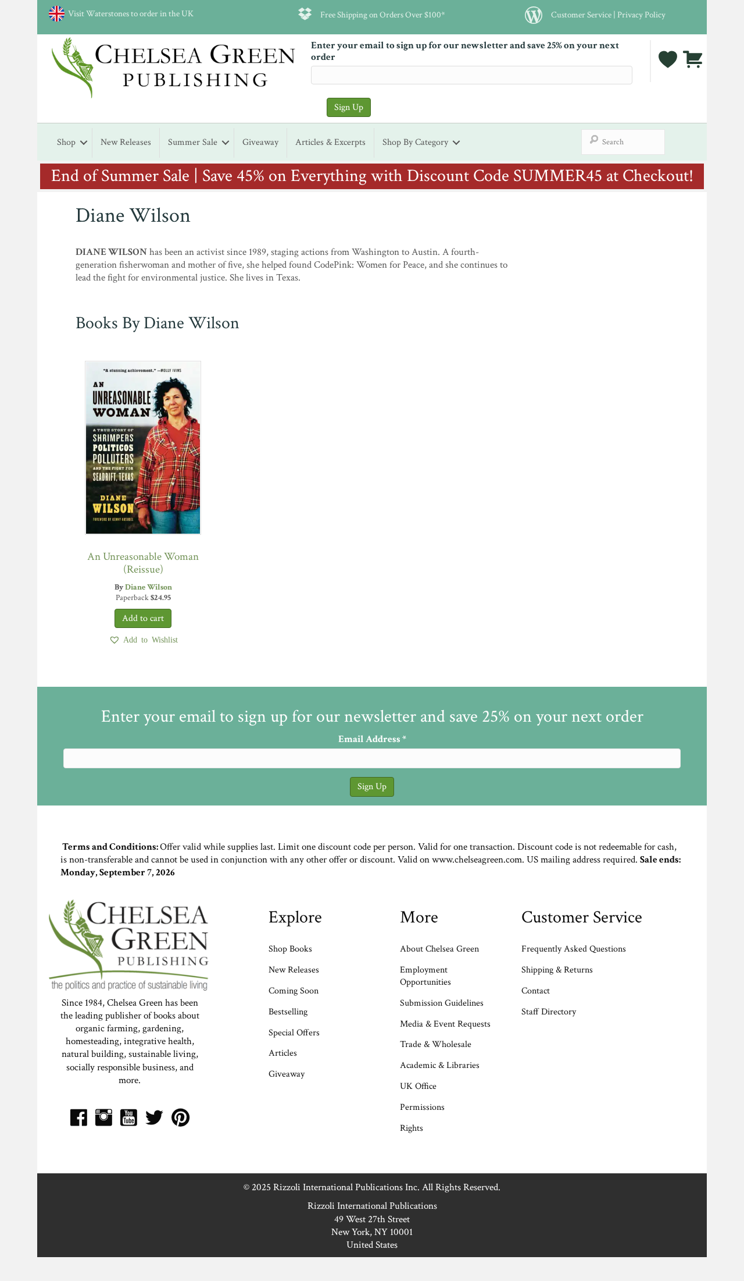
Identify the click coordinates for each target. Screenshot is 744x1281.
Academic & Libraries (440, 1065)
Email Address (372, 739)
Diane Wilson (148, 587)
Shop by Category (415, 142)
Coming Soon (294, 991)
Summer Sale (192, 142)
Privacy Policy (641, 14)
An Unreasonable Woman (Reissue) (143, 563)
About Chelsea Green (439, 949)
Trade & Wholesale (435, 1044)
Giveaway (260, 142)
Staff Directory (548, 1012)
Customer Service (581, 14)
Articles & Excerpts (330, 142)
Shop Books (290, 949)
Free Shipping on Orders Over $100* (382, 14)
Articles (283, 1053)
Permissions (422, 1107)
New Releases (126, 142)
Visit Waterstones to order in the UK (129, 13)
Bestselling (288, 1012)
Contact (535, 991)
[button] (143, 639)
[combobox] (623, 142)
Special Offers (294, 1033)
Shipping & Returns (557, 970)
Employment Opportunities (425, 976)
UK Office (418, 1086)
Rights (411, 1128)
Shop (66, 142)
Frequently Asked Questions (573, 949)
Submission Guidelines (442, 1003)
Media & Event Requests (446, 1024)
